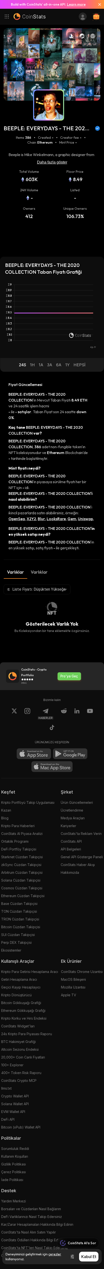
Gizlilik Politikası (13, 1164)
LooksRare (56, 518)
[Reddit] (64, 714)
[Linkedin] (77, 714)
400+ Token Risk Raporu (21, 1073)
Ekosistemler (11, 950)
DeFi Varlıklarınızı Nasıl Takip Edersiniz (31, 1217)
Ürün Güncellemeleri (77, 802)
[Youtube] (90, 714)
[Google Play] (70, 753)
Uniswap (85, 518)
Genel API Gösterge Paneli (82, 857)
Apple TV (68, 995)
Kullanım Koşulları (14, 1156)
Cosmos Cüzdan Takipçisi (21, 888)
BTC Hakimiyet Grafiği (18, 1042)
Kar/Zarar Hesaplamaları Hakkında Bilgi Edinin (37, 1224)
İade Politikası (12, 1180)
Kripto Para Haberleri (18, 826)
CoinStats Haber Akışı (78, 865)
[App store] (34, 753)
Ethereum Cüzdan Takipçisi (23, 896)
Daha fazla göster (52, 162)
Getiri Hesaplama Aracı (19, 979)
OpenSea (16, 518)
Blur (41, 518)
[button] (22, 365)
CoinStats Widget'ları (18, 1026)
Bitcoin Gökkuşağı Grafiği (21, 1003)
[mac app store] (52, 766)
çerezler (54, 1254)
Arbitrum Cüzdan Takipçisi (22, 872)
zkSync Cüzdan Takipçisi (21, 865)
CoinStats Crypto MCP (19, 1080)
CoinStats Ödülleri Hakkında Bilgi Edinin (32, 1240)
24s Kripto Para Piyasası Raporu (26, 1034)
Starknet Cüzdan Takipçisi (22, 857)
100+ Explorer (12, 1065)
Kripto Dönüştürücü (16, 995)
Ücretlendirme (72, 810)
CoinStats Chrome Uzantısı (82, 972)
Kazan (6, 810)
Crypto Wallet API (15, 1096)
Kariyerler (68, 826)
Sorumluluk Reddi (15, 1148)
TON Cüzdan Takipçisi (19, 911)
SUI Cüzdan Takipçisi (18, 935)
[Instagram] (27, 714)
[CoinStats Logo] (29, 16)
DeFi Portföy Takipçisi (18, 849)
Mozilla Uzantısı (73, 987)
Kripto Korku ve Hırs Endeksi (23, 1018)
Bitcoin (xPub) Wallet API (20, 1127)
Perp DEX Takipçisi (16, 942)
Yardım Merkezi (13, 1201)
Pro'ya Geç (69, 676)
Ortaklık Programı (15, 841)
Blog (4, 818)
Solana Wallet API (15, 1104)
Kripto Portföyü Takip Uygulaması (27, 802)
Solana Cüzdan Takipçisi (20, 880)
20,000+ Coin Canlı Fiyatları (23, 1057)
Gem (71, 518)
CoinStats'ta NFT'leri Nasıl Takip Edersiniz (34, 1248)
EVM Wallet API (13, 1112)
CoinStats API (71, 841)
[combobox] (37, 589)
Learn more (76, 4)
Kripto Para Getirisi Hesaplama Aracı (29, 972)
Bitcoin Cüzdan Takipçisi (20, 927)
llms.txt (6, 1088)
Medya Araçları (73, 818)
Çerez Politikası (13, 1172)
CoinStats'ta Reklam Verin (81, 833)
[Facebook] (52, 728)
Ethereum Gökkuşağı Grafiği (23, 1010)
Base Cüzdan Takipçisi (19, 903)
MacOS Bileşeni (73, 979)
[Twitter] (14, 714)
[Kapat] (98, 4)
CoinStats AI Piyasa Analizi (22, 833)
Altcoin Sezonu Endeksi (20, 1049)
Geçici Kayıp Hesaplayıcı (20, 987)
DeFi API (8, 1119)
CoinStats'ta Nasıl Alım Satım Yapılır (28, 1232)
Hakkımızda (70, 872)
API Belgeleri (71, 849)
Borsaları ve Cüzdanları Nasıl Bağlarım (31, 1209)
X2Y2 (31, 518)
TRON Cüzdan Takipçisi (20, 919)
